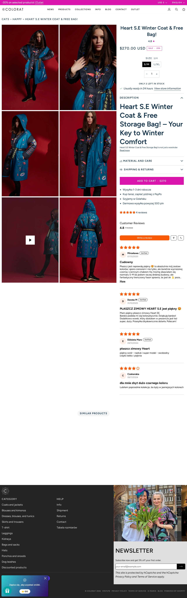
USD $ (161, 2)
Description (129, 97)
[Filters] (174, 237)
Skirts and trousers (12, 521)
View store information (167, 88)
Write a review (144, 237)
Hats (4, 550)
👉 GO (25, 591)
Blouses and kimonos (14, 510)
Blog (160, 591)
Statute (106, 591)
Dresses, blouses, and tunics (18, 516)
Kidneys (6, 539)
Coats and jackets (12, 504)
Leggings (7, 533)
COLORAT (91, 591)
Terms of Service (147, 576)
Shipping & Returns (138, 169)
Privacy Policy (123, 576)
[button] (64, 9)
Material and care (137, 160)
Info (59, 504)
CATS (5, 19)
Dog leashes (9, 561)
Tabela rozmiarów (67, 527)
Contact (61, 521)
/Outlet (39, 2)
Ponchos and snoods (14, 556)
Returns (61, 516)
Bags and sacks (10, 544)
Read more (125, 150)
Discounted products (14, 567)
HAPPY (17, 19)
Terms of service (137, 591)
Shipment (62, 510)
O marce (152, 591)
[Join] (181, 566)
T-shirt (5, 527)
